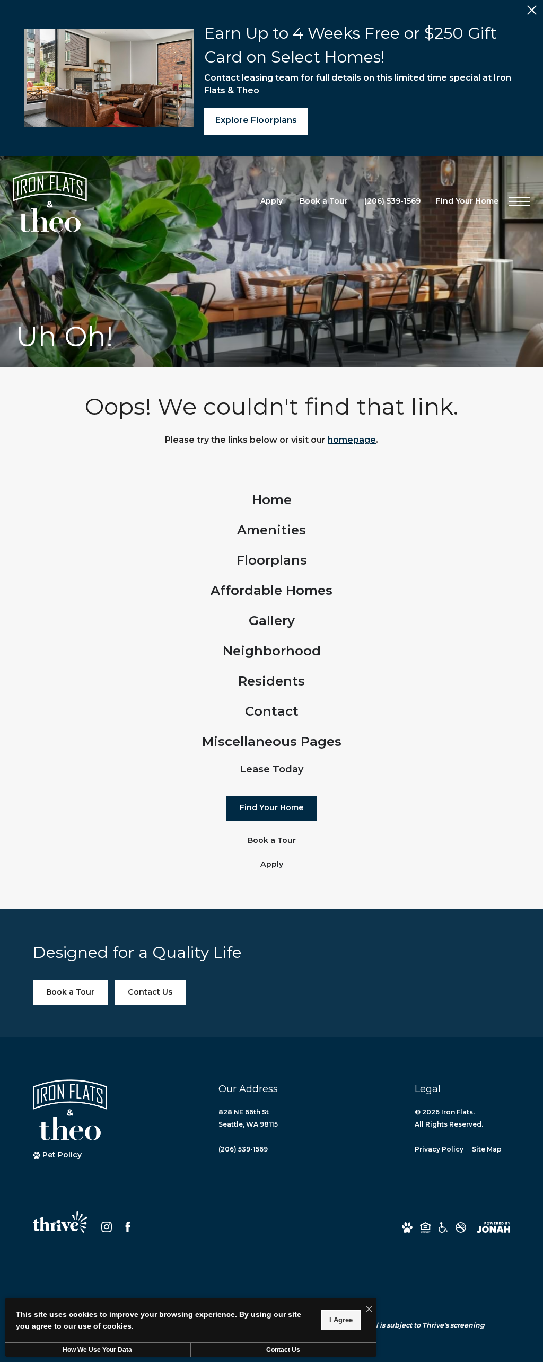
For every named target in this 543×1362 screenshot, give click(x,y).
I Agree (341, 1320)
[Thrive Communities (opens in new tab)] (60, 1226)
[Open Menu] (519, 201)
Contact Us (283, 1350)
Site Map (487, 1149)
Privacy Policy (439, 1149)
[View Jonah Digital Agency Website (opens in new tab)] (493, 1227)
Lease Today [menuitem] (271, 769)
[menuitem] (271, 500)
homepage (352, 440)
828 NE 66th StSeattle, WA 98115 (248, 1118)
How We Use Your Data (97, 1350)
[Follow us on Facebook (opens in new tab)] (127, 1226)
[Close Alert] (532, 13)
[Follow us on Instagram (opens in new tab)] (106, 1226)
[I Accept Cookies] (369, 1309)
